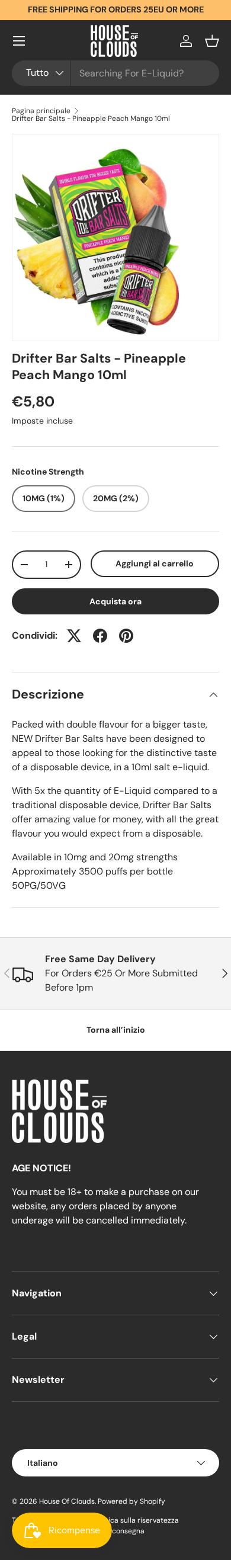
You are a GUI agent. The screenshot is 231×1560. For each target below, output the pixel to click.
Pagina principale (41, 110)
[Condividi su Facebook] (100, 636)
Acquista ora (115, 601)
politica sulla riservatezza (136, 1520)
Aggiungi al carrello (155, 563)
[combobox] (115, 73)
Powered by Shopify (131, 1501)
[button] (212, 41)
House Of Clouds (67, 1501)
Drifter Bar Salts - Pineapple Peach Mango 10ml (91, 118)
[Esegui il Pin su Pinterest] (126, 636)
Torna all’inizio (115, 1029)
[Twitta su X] (74, 636)
